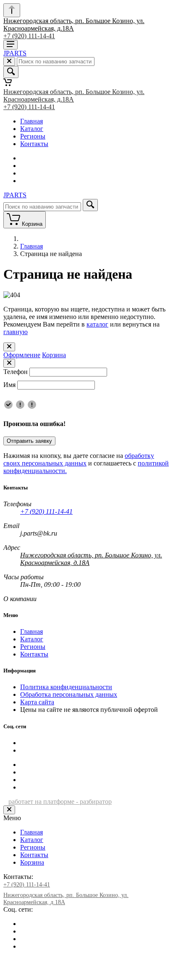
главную (15, 331)
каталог (97, 324)
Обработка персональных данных (68, 694)
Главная (31, 121)
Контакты (34, 143)
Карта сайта (37, 702)
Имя (9, 384)
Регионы (32, 136)
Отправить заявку (29, 441)
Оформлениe (21, 354)
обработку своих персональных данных (78, 459)
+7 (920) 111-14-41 (29, 35)
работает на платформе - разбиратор (60, 801)
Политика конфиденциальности (66, 686)
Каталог (31, 128)
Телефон (15, 371)
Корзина (54, 354)
